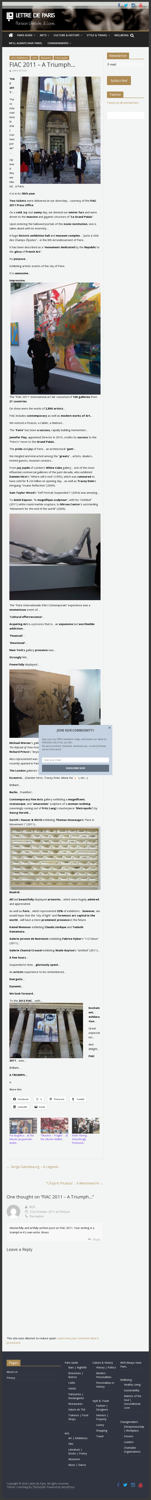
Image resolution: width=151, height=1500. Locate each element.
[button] (75, 730)
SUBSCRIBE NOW (75, 768)
